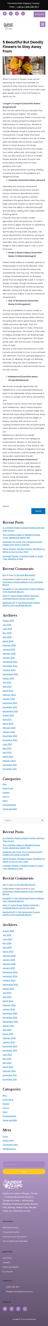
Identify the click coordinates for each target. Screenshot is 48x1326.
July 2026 (7, 625)
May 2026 (7, 633)
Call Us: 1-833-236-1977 (28, 6)
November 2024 (10, 666)
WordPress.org (9, 1149)
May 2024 (7, 686)
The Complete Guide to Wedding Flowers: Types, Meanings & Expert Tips (21, 536)
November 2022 (10, 740)
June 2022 (7, 744)
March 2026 (8, 641)
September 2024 (10, 674)
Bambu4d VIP (9, 603)
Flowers (6, 792)
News (5, 800)
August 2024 (8, 678)
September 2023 (10, 711)
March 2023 (8, 723)
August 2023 (8, 715)
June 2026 (7, 629)
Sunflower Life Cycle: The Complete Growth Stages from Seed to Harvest (22, 543)
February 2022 (9, 761)
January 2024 (9, 699)
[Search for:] (24, 820)
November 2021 (10, 769)
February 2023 (9, 728)
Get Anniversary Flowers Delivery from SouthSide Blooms (23, 582)
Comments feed (10, 1144)
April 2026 (7, 637)
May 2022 (7, 748)
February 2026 (9, 645)
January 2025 (9, 658)
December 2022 (10, 736)
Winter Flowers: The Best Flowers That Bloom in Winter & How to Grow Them (24, 550)
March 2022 (8, 756)
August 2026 (8, 620)
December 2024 (10, 662)
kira (4, 575)
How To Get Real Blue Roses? (22, 575)
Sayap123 (7, 589)
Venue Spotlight (10, 809)
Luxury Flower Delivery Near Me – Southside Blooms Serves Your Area (21, 597)
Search (6, 506)
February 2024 (9, 695)
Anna (5, 596)
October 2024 (9, 670)
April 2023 (7, 719)
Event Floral (8, 788)
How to (6, 796)
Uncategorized (9, 805)
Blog (5, 784)
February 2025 (9, 653)
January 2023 (9, 732)
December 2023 (10, 703)
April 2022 (7, 752)
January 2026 (9, 649)
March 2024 (8, 691)
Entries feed (8, 1140)
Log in (5, 1136)
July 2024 (7, 682)
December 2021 (10, 765)
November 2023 (10, 707)
